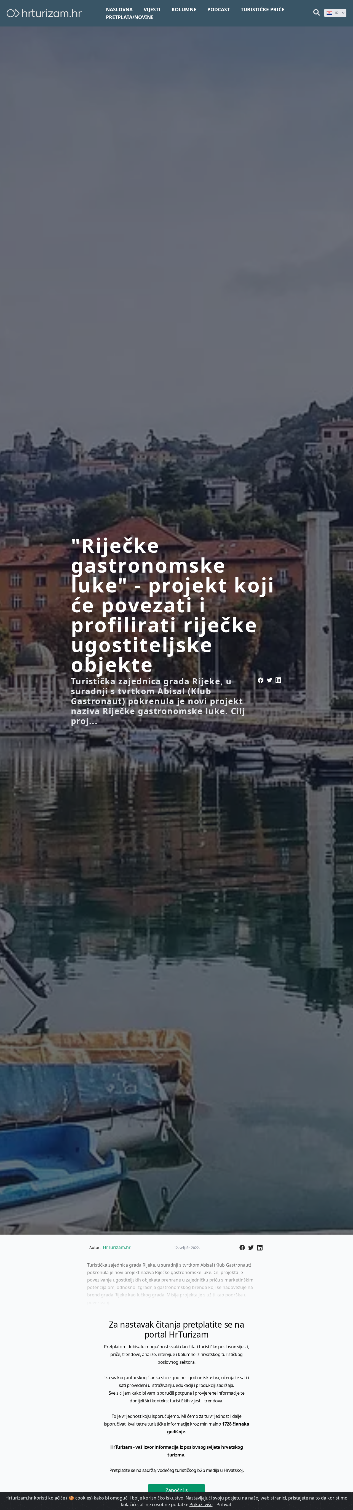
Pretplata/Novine (130, 17)
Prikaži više (201, 1504)
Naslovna (119, 9)
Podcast (218, 9)
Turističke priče (262, 9)
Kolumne (184, 9)
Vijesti (152, 9)
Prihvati (224, 1504)
